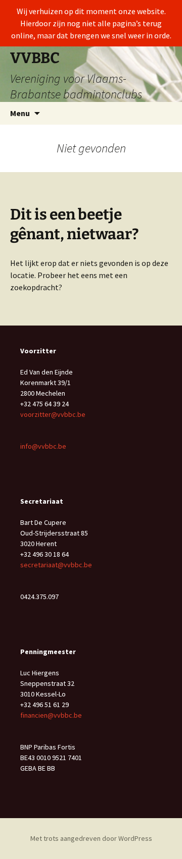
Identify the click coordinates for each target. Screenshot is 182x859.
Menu (20, 113)
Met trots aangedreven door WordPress (91, 838)
